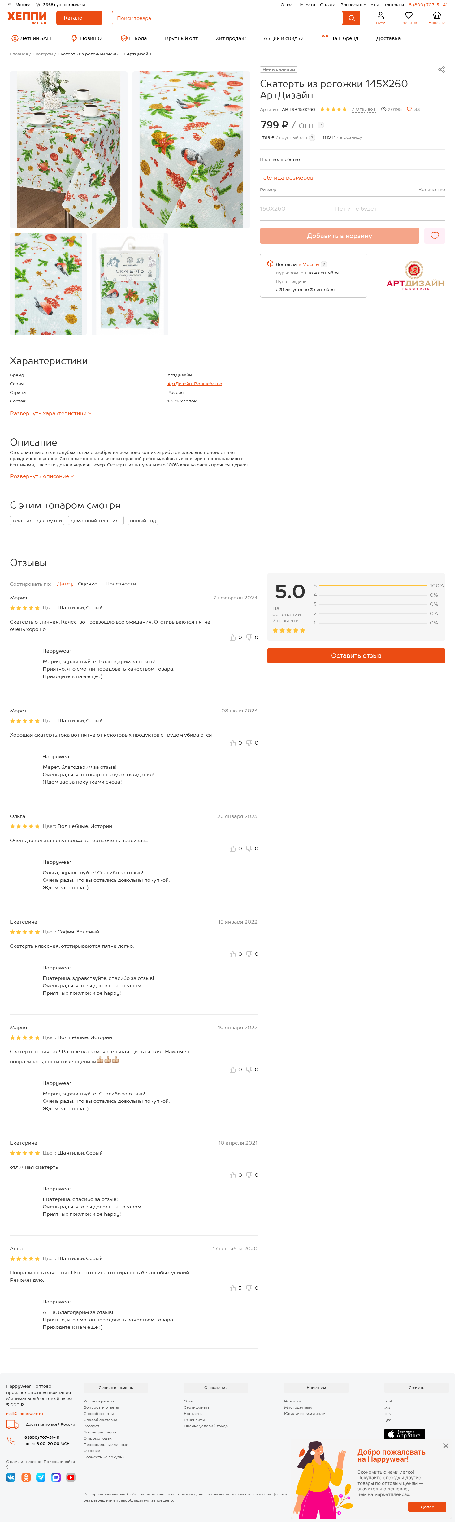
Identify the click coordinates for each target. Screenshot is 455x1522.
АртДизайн (179, 374)
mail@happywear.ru (24, 1413)
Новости (306, 4)
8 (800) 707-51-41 (428, 4)
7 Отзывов (364, 109)
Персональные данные (106, 1444)
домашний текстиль (96, 521)
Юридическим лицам (304, 1413)
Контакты (394, 4)
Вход (381, 23)
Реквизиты (194, 1420)
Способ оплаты (99, 1413)
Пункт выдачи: (292, 281)
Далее (427, 1506)
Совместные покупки (104, 1457)
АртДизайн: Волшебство (194, 383)
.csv (388, 1413)
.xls (387, 1407)
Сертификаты (197, 1407)
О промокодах (98, 1438)
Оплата (328, 4)
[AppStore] (404, 1434)
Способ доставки (100, 1420)
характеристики (48, 413)
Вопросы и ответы (359, 4)
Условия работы (99, 1401)
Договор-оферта (100, 1432)
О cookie (92, 1451)
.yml (388, 1420)
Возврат (91, 1426)
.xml (388, 1401)
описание (39, 476)
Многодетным (298, 1407)
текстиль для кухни (37, 521)
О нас (286, 4)
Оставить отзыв (356, 655)
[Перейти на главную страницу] (26, 18)
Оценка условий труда (206, 1426)
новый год (143, 521)
